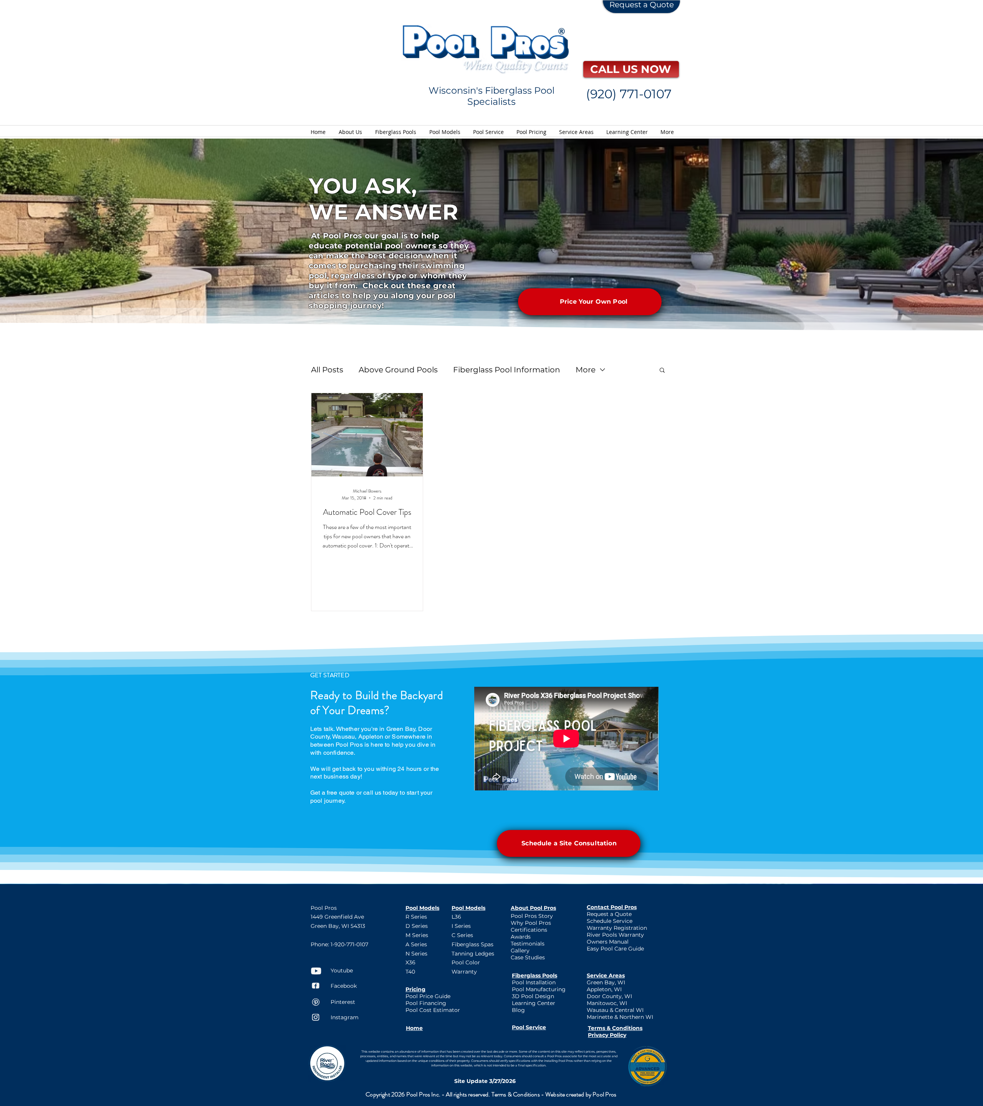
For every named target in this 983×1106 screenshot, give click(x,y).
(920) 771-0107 (629, 93)
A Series (416, 944)
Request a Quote (641, 4)
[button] (662, 371)
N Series (416, 953)
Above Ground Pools (398, 369)
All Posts (327, 369)
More (586, 369)
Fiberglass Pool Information (506, 369)
